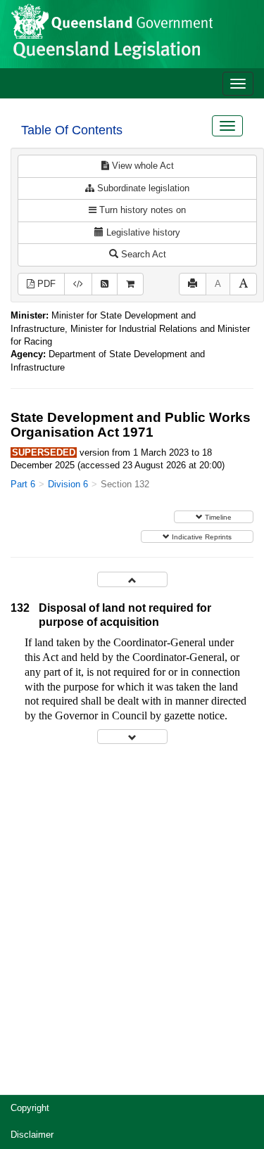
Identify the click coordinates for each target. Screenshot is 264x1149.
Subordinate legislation (141, 188)
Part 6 (23, 484)
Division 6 (68, 484)
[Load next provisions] (132, 736)
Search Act (142, 254)
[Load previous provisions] (132, 579)
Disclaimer (32, 1134)
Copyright (30, 1108)
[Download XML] (78, 284)
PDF (45, 283)
